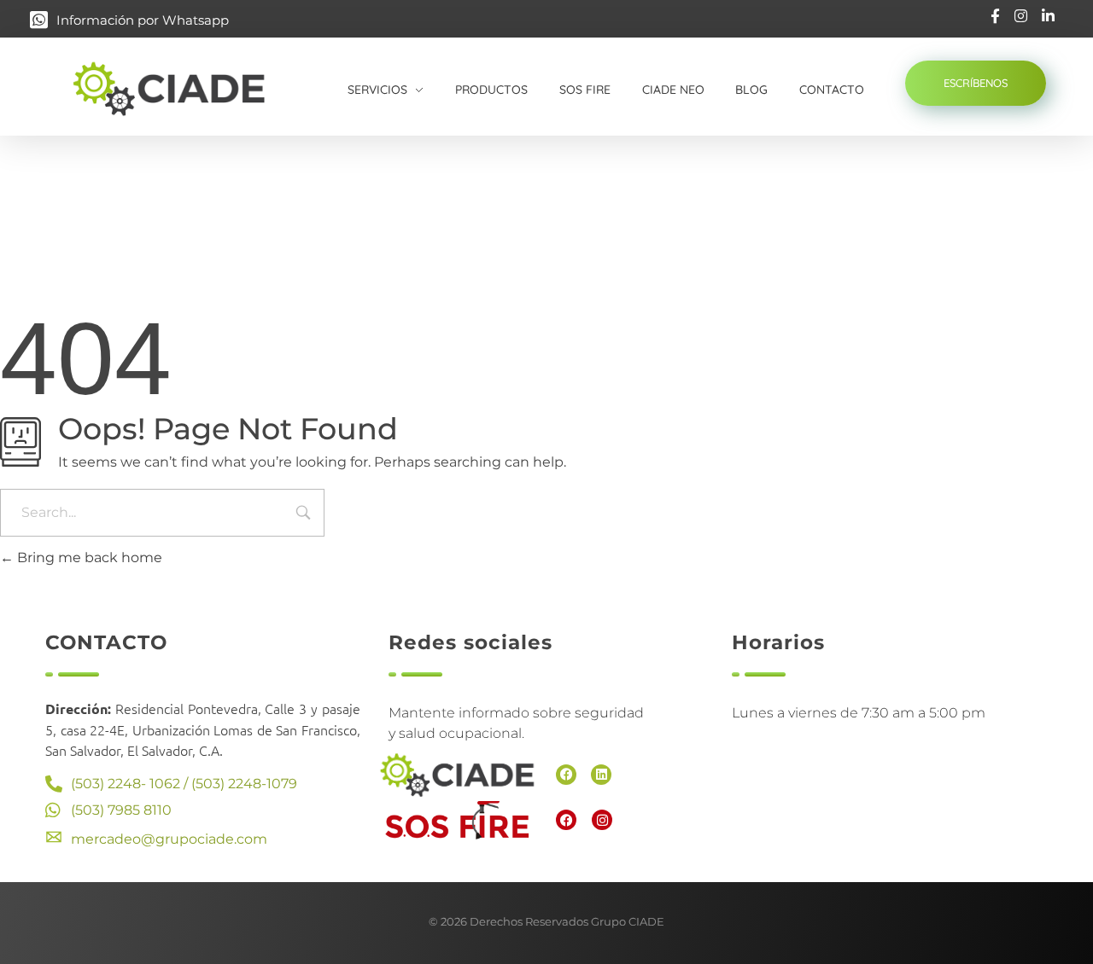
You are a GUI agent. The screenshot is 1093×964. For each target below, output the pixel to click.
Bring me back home (88, 557)
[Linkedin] (601, 774)
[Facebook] (566, 774)
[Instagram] (602, 820)
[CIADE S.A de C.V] (187, 88)
